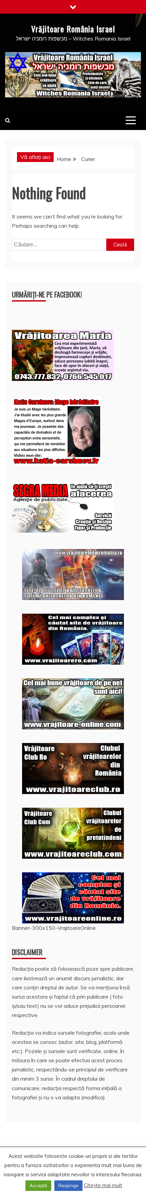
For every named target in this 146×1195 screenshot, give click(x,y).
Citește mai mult (103, 1185)
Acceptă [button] (38, 1185)
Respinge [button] (68, 1185)
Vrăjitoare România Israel (73, 28)
